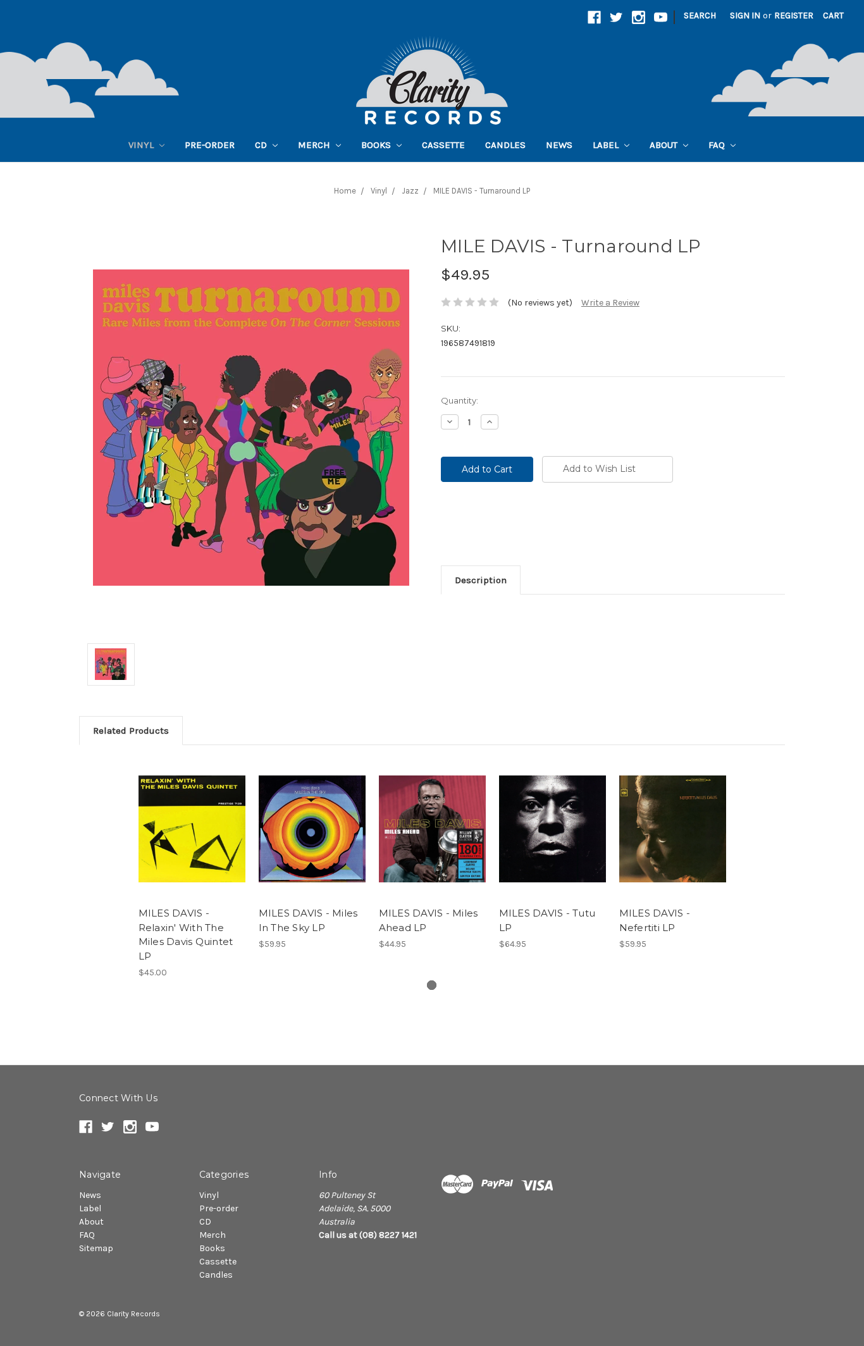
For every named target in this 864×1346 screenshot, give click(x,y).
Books (377, 145)
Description (481, 580)
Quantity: (459, 400)
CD (262, 145)
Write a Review (610, 302)
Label (607, 145)
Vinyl (142, 145)
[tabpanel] (192, 868)
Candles (505, 145)
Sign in (745, 15)
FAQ (717, 145)
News (559, 145)
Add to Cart (192, 840)
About (665, 145)
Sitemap (96, 1248)
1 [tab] (431, 985)
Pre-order (210, 145)
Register (793, 15)
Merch (315, 145)
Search (700, 15)
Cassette (443, 145)
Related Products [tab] (131, 730)
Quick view (191, 818)
